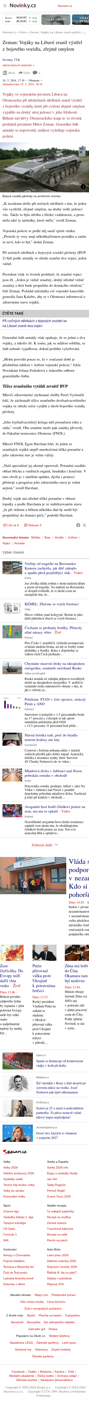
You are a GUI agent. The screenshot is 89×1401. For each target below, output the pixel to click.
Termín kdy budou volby (19, 1184)
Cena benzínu (56, 1301)
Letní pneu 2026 (58, 1255)
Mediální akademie (21, 1375)
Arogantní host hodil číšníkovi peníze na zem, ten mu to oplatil (55, 809)
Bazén (31, 1315)
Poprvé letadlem (14, 1261)
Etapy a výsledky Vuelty (62, 1173)
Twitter (32, 1371)
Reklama (46, 1371)
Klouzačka (33, 1322)
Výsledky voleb (13, 1179)
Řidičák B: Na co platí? (62, 1272)
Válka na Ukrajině (35, 673)
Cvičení (73, 537)
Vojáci (6, 543)
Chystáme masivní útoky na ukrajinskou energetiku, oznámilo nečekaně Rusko (55, 665)
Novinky (7, 60)
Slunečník (17, 1322)
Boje (47, 537)
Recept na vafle (57, 1234)
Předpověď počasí (64, 1295)
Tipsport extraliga (14, 1223)
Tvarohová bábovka (60, 1228)
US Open (9, 1228)
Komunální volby (14, 1196)
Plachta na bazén (50, 1315)
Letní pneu (69, 1342)
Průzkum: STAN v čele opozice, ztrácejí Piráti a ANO (55, 701)
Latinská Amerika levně (18, 1278)
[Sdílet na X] (84, 525)
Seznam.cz (65, 5)
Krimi (28, 578)
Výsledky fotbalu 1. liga (18, 1217)
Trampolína (72, 1315)
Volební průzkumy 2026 (18, 1173)
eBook (11, 73)
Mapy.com (41, 1295)
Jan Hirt (52, 1179)
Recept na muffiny (59, 1217)
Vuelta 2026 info (57, 1167)
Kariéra (59, 1371)
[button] (44, 167)
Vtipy (28, 609)
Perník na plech (57, 1240)
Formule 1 (10, 1234)
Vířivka (52, 1329)
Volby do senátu (13, 1190)
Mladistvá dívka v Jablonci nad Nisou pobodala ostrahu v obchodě (53, 773)
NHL (6, 1240)
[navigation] (5, 5)
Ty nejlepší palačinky (60, 1211)
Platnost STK (55, 1284)
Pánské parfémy (43, 1356)
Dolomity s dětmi (14, 1284)
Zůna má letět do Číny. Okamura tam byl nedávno (76, 973)
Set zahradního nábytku (59, 1322)
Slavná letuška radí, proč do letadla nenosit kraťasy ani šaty (51, 737)
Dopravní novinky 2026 (62, 1266)
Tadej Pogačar (56, 1184)
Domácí (29, 709)
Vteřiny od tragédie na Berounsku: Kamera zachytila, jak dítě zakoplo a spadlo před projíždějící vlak (51, 568)
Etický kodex (45, 1375)
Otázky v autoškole (59, 1278)
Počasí (29, 637)
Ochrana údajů (67, 1375)
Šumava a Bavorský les (18, 1266)
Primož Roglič (56, 1190)
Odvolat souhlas (26, 1380)
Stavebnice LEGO (21, 1342)
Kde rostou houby (32, 1301)
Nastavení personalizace (57, 1380)
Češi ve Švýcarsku (15, 1272)
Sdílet (26, 73)
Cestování (31, 745)
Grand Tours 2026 (59, 1196)
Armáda (19, 543)
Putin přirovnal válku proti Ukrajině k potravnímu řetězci (43, 978)
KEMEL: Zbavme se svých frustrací (52, 603)
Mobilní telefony (59, 1335)
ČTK (17, 60)
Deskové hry (23, 1349)
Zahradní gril (36, 1329)
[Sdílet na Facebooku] (78, 525)
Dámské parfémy (47, 1342)
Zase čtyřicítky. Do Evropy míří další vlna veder (11, 975)
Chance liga (11, 1211)
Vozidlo (59, 537)
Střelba (35, 537)
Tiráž (71, 1371)
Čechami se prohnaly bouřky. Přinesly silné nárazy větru (53, 630)
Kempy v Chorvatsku (16, 1255)
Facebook (18, 1371)
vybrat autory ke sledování (17, 65)
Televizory (41, 1349)
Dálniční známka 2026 (61, 1261)
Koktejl (29, 816)
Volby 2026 (10, 1167)
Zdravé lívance (56, 1223)
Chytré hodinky (61, 1349)
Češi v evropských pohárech (42, 1308)
